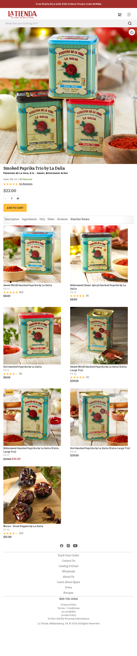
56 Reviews (25, 184)
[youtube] (75, 545)
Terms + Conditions (68, 608)
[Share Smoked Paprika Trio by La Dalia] (132, 32)
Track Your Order (68, 555)
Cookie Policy (68, 615)
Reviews (62, 219)
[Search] (130, 23)
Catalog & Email (68, 566)
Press (68, 587)
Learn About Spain (68, 582)
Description (12, 219)
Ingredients (29, 219)
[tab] (12, 219)
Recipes (68, 592)
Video (51, 219)
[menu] (129, 14)
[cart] (119, 15)
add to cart (15, 207)
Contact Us (68, 560)
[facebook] (62, 546)
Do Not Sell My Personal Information (68, 618)
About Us (68, 576)
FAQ (42, 219)
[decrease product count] (6, 198)
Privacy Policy (68, 604)
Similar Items (80, 219)
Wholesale (68, 571)
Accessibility (68, 611)
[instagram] (68, 546)
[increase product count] (18, 198)
